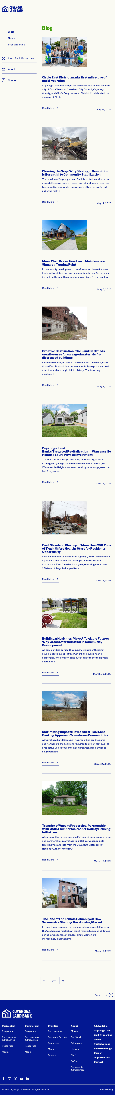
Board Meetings (103, 1048)
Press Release (16, 44)
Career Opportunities (102, 1055)
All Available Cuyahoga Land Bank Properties (103, 1030)
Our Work (76, 1037)
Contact (98, 1061)
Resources (7, 1045)
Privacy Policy (106, 1089)
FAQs (74, 1061)
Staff (73, 1055)
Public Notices (102, 1043)
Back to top (101, 995)
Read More (48, 108)
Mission (75, 1031)
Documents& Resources (77, 1068)
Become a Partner (57, 1037)
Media (5, 1051)
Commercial (31, 1025)
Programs (7, 1031)
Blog (11, 31)
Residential (8, 1025)
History (75, 1049)
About (74, 1025)
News (11, 38)
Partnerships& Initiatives (9, 1038)
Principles (76, 1043)
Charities (53, 1025)
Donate (52, 1055)
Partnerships (55, 1031)
